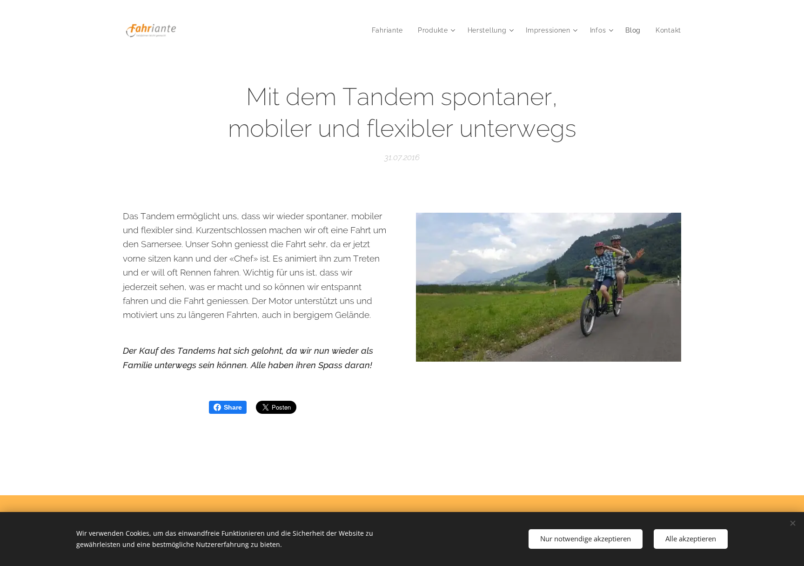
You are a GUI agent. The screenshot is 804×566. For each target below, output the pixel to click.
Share (233, 407)
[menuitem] (389, 30)
